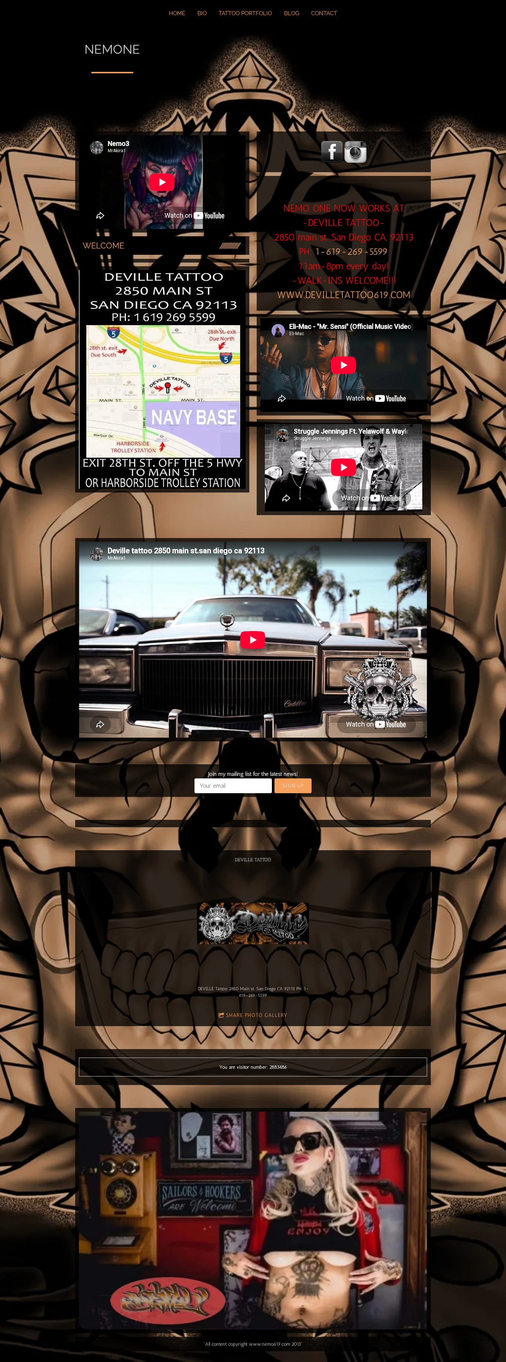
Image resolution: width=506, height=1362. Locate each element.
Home (177, 13)
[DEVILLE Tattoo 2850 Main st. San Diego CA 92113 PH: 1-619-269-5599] (253, 923)
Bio (202, 13)
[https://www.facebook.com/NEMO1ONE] (332, 152)
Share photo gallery (256, 1015)
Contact (324, 13)
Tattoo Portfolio (245, 13)
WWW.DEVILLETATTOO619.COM (343, 295)
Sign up (293, 785)
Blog (291, 13)
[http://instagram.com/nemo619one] (355, 152)
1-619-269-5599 (351, 251)
